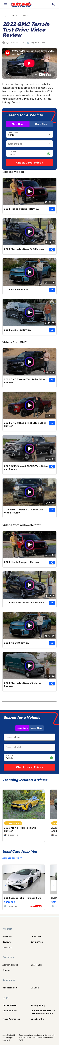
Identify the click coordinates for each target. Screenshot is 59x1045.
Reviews (6, 941)
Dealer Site (36, 964)
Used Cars (41, 124)
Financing (7, 947)
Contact (6, 970)
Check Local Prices (29, 162)
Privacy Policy (38, 1005)
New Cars (17, 124)
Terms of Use (9, 1005)
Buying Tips (37, 941)
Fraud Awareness (11, 1018)
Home (14, 15)
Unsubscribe (37, 1018)
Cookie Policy (9, 1010)
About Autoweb (10, 964)
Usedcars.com (10, 987)
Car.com (35, 987)
